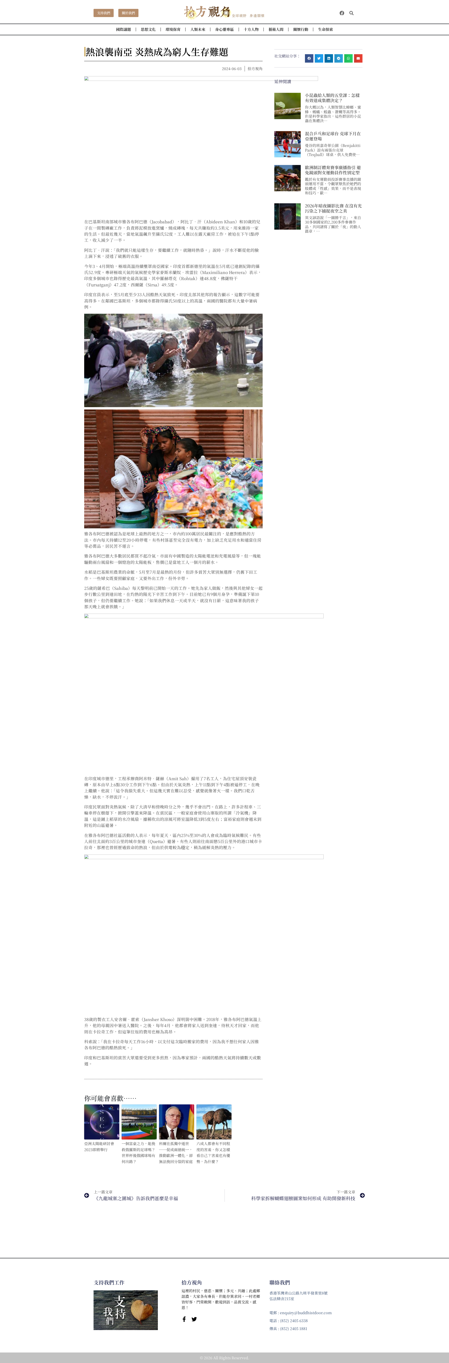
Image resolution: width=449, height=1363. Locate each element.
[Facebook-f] (184, 1319)
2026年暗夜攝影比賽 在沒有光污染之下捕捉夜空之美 (333, 208)
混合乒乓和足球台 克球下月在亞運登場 (333, 136)
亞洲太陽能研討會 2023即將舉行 (99, 1146)
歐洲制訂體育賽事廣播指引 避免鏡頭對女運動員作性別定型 (333, 169)
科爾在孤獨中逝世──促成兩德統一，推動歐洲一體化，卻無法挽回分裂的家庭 (176, 1152)
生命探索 (325, 29)
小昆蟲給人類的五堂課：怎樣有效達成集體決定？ (332, 97)
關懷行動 (300, 29)
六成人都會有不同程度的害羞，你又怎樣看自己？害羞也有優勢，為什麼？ (213, 1152)
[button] (351, 13)
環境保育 (173, 29)
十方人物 (251, 29)
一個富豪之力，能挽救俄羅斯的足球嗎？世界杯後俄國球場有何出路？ (138, 1152)
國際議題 (123, 29)
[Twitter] (194, 1319)
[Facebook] (342, 13)
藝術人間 (275, 29)
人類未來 (197, 29)
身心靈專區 (224, 29)
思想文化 (148, 29)
